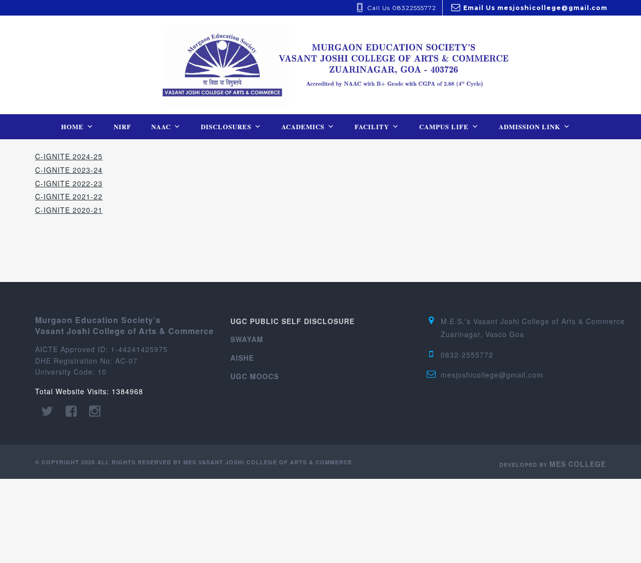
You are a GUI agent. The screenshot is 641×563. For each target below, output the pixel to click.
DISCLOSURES (226, 126)
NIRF (122, 126)
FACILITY (372, 126)
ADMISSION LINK (529, 126)
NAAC (161, 126)
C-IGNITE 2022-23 (69, 183)
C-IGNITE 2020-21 (69, 210)
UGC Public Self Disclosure (292, 321)
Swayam (246, 339)
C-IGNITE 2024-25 (69, 156)
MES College (577, 464)
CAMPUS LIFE (444, 126)
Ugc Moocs (254, 376)
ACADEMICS (303, 126)
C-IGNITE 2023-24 (69, 170)
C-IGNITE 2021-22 (69, 196)
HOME (72, 126)
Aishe (242, 358)
